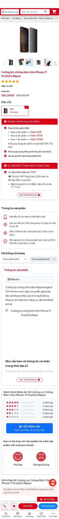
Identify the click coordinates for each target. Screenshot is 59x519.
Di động (17, 18)
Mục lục (15, 279)
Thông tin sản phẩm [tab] (16, 270)
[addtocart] (14, 506)
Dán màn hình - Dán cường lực (38, 18)
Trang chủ (6, 516)
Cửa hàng (30, 516)
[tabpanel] (29, 329)
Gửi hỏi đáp (49, 499)
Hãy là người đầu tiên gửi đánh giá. (29, 428)
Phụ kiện (5, 18)
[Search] (45, 11)
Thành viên (41, 516)
